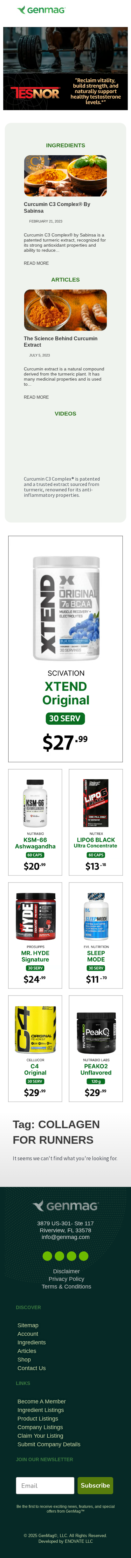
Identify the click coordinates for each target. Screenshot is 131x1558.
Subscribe (95, 1485)
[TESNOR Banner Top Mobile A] (65, 67)
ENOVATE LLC (79, 1541)
